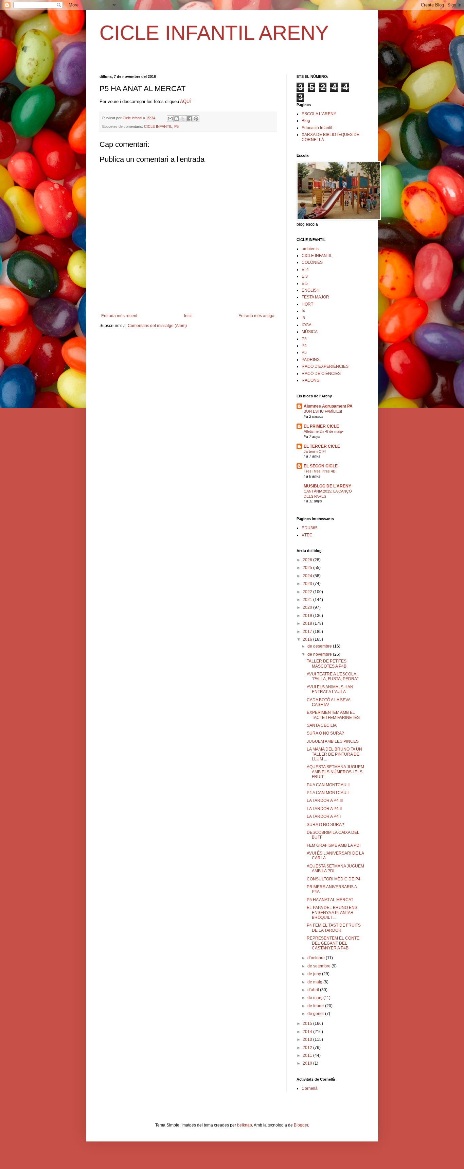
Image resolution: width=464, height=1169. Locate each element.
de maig (315, 982)
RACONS (310, 380)
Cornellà (310, 1088)
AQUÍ (185, 101)
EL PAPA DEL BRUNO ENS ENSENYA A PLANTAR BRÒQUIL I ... (332, 912)
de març (315, 997)
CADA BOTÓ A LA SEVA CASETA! (328, 702)
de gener (316, 1013)
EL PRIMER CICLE (321, 426)
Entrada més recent (119, 315)
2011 (308, 1055)
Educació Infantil (317, 127)
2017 (308, 631)
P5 (176, 126)
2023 (308, 583)
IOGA (306, 325)
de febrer (316, 1005)
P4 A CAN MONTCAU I (328, 792)
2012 (308, 1047)
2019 (308, 615)
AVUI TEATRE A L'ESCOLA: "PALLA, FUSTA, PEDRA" (332, 676)
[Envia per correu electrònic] (170, 118)
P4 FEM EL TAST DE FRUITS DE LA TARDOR (334, 927)
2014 (308, 1031)
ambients (310, 248)
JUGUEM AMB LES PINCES (333, 741)
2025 (308, 567)
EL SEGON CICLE (321, 466)
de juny (314, 974)
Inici (188, 315)
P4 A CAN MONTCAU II (328, 785)
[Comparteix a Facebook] (189, 118)
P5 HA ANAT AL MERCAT (330, 899)
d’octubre (316, 958)
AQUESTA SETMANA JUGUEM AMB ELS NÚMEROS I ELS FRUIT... (335, 771)
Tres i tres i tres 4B (319, 471)
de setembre (319, 966)
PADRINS (311, 359)
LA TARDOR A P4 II (324, 808)
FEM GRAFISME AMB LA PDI (333, 845)
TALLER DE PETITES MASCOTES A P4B (326, 663)
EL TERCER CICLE (322, 446)
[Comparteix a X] (183, 118)
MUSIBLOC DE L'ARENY (327, 486)
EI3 (305, 276)
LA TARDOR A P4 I (324, 816)
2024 (308, 575)
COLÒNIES (312, 262)
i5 (303, 317)
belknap (244, 1125)
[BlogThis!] (176, 118)
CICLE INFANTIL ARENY (214, 32)
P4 (304, 345)
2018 (308, 623)
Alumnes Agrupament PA (328, 406)
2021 (308, 599)
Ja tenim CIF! (315, 451)
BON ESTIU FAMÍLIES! (323, 411)
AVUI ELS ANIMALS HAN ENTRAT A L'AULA (330, 689)
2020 (308, 607)
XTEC (307, 535)
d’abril (313, 989)
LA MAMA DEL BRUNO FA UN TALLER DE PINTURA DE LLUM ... (334, 754)
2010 (308, 1063)
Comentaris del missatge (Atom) (157, 325)
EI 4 (305, 269)
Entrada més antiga (256, 315)
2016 (308, 639)
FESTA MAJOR (315, 297)
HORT (307, 304)
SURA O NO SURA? (325, 733)
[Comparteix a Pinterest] (196, 118)
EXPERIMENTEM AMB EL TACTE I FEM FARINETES (333, 715)
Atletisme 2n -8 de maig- (323, 431)
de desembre (320, 646)
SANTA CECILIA (322, 725)
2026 (308, 559)
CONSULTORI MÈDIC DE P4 (333, 879)
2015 (308, 1023)
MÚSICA (310, 331)
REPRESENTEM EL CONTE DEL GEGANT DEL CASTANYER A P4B (333, 943)
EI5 (305, 283)
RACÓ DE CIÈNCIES (321, 373)
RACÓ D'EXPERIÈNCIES (325, 366)
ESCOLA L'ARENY (319, 113)
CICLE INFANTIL (158, 126)
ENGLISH (311, 290)
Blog (306, 120)
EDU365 (310, 528)
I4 (303, 311)
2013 (308, 1039)
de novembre (320, 654)
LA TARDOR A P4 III (325, 800)
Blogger (301, 1125)
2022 (308, 591)
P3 (304, 339)
